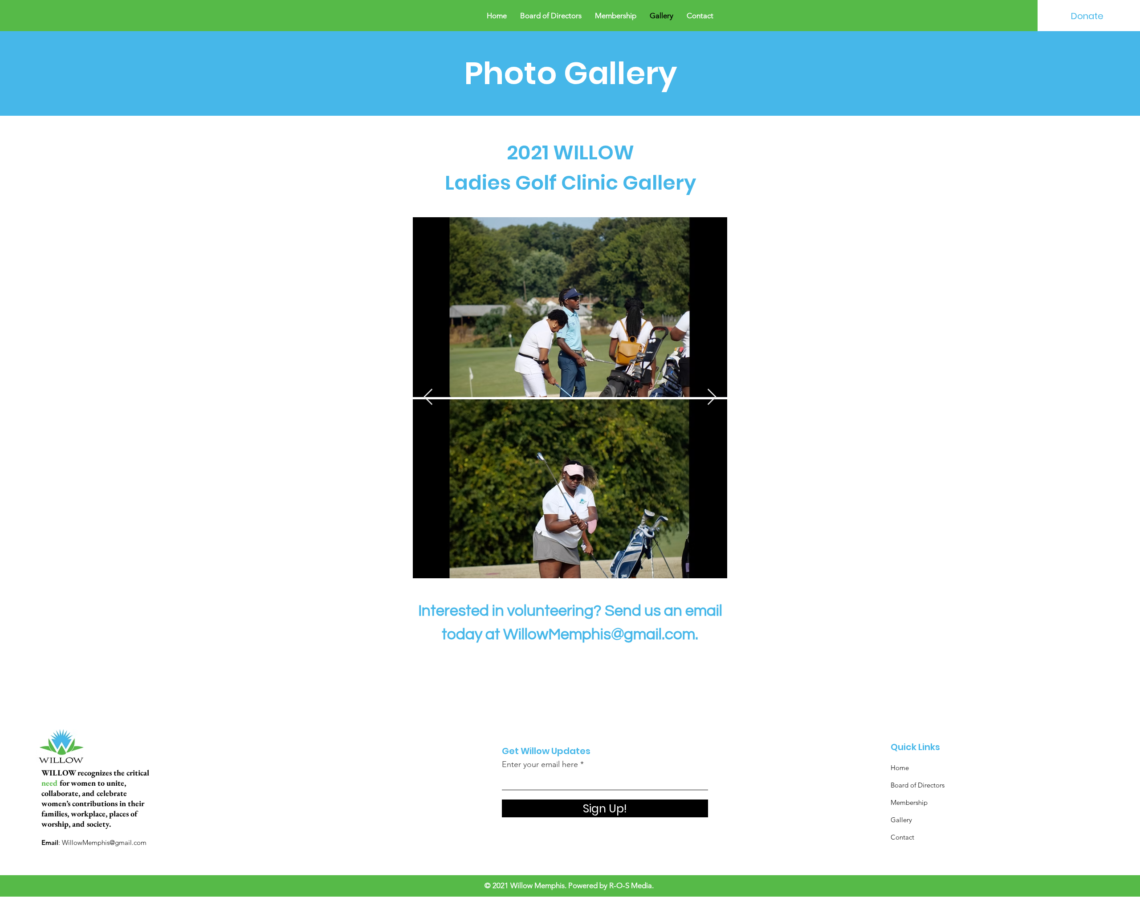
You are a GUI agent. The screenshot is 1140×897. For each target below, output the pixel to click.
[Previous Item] (428, 397)
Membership (909, 802)
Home (900, 767)
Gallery (901, 820)
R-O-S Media (630, 885)
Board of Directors (918, 785)
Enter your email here (540, 764)
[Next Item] (712, 397)
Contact (902, 837)
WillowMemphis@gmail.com (599, 634)
